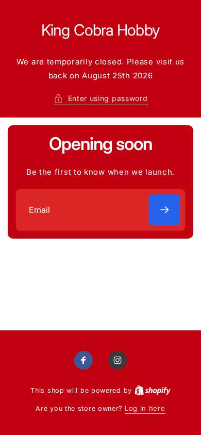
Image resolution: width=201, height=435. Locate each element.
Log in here (145, 408)
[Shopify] (153, 390)
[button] (101, 98)
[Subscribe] (164, 209)
